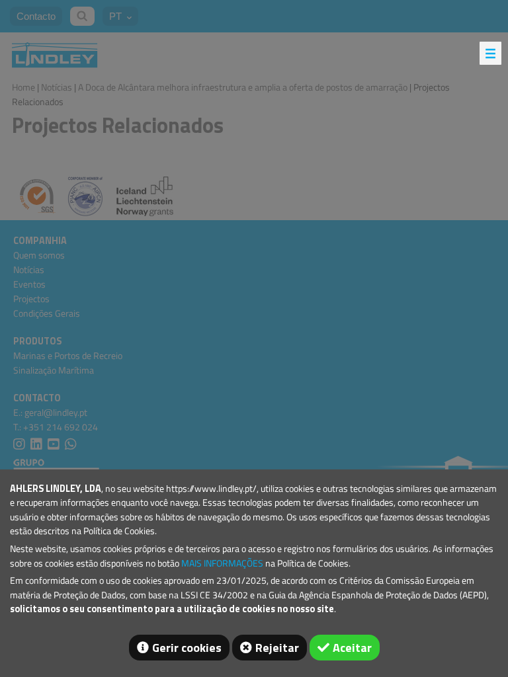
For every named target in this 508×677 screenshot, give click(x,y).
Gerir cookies (187, 648)
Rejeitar (277, 648)
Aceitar (352, 648)
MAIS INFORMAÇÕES (222, 563)
